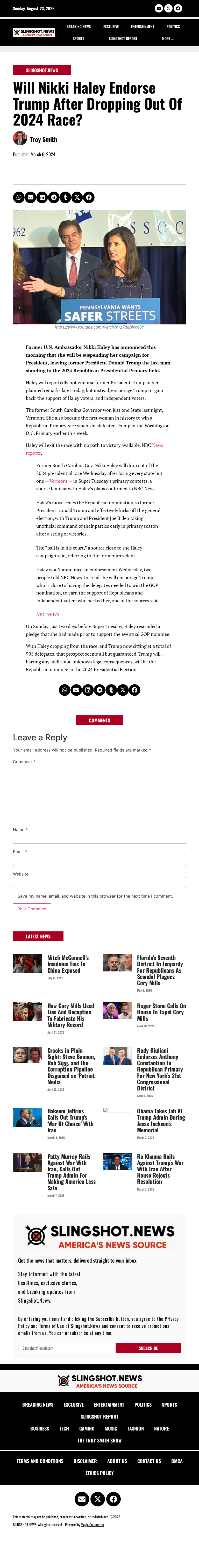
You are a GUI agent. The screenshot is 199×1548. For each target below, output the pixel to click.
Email (20, 852)
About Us (117, 1461)
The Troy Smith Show (99, 1440)
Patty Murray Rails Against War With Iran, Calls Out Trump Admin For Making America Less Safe (71, 1172)
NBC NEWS (47, 614)
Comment (24, 762)
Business (39, 1428)
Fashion (135, 1428)
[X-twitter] (168, 8)
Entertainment (142, 26)
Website (21, 874)
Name (20, 829)
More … (168, 38)
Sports (78, 38)
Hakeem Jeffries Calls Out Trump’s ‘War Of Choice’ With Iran (70, 1120)
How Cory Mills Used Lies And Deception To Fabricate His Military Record (70, 1015)
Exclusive (111, 26)
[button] (19, 197)
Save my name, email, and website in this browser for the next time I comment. (95, 896)
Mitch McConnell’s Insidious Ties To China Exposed (68, 963)
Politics (173, 26)
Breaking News (79, 26)
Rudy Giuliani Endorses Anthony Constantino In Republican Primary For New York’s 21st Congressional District (160, 1069)
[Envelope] (159, 8)
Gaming (86, 1428)
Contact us (149, 1461)
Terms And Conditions (40, 1461)
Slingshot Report (123, 38)
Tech (64, 1428)
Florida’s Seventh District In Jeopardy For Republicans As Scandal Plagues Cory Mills (160, 970)
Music (111, 1428)
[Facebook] (178, 8)
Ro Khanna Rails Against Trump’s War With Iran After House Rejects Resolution (160, 1169)
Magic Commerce (92, 1524)
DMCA (177, 1461)
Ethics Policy (100, 1472)
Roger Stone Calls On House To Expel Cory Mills (161, 1011)
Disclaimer (85, 1461)
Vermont (58, 481)
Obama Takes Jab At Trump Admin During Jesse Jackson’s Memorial (161, 1120)
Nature (161, 1428)
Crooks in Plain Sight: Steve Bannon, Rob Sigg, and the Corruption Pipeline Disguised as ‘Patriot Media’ (71, 1066)
